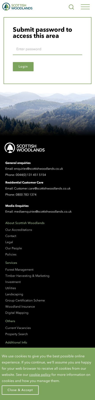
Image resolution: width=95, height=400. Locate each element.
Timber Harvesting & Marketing (27, 276)
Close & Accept (20, 390)
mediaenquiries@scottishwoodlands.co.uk (43, 211)
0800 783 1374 (26, 194)
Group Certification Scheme (25, 300)
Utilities (10, 288)
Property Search (16, 334)
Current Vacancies (18, 328)
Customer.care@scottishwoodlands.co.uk (42, 188)
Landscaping (14, 294)
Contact (10, 236)
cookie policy (40, 374)
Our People (13, 248)
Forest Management (19, 270)
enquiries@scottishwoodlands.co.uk (38, 169)
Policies (10, 254)
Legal (9, 242)
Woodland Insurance (20, 306)
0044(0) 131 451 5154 (31, 175)
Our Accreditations (18, 230)
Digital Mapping (16, 313)
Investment (13, 282)
